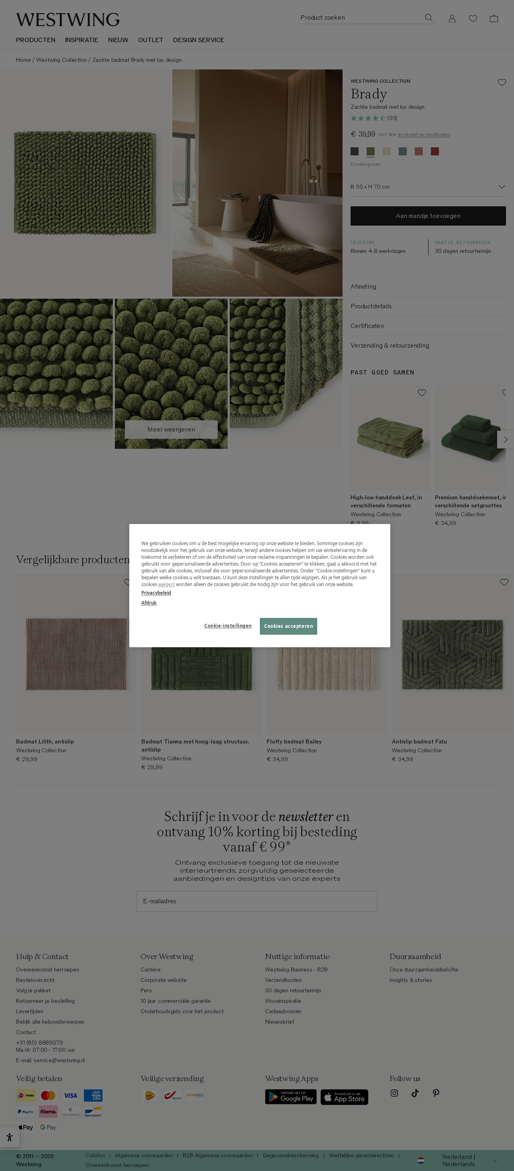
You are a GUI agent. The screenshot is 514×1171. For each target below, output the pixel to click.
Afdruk (149, 603)
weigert (166, 584)
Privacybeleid (156, 593)
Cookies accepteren (288, 626)
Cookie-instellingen (228, 626)
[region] (259, 585)
